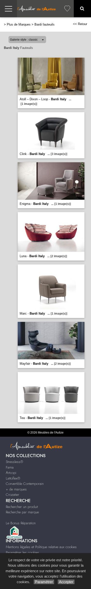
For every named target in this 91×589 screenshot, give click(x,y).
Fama (10, 467)
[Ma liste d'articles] (67, 8)
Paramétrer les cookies (22, 552)
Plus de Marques (19, 24)
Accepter (66, 582)
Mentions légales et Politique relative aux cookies (41, 547)
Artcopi (11, 472)
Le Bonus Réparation (21, 523)
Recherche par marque (22, 512)
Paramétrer (44, 582)
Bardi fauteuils (44, 24)
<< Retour (80, 24)
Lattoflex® (13, 478)
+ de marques (16, 489)
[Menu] (8, 8)
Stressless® (14, 461)
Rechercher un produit (22, 506)
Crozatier (12, 494)
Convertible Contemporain (25, 483)
